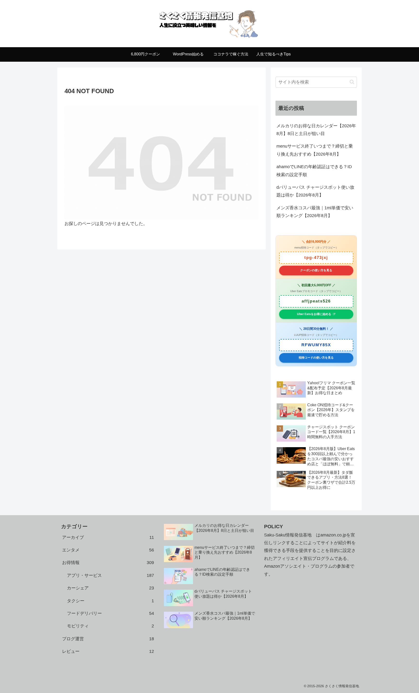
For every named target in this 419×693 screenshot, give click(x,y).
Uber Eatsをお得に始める (314, 314)
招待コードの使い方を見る (316, 357)
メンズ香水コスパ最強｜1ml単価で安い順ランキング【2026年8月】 (314, 211)
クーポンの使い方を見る (316, 270)
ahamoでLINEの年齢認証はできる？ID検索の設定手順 (314, 170)
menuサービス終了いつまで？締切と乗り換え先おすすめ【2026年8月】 (314, 150)
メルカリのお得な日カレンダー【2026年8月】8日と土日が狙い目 (316, 129)
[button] (352, 82)
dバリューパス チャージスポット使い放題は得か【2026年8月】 (315, 191)
